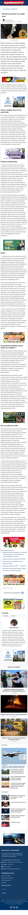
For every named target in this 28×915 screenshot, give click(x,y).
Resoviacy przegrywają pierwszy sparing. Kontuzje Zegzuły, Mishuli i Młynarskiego (18, 810)
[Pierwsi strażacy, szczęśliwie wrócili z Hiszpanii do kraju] (14, 727)
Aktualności (14, 9)
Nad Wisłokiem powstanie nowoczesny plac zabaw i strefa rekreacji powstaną (17, 771)
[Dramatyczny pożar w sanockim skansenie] (14, 704)
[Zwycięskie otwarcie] (5, 824)
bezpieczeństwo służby (8, 588)
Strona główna (6, 9)
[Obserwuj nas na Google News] (22, 593)
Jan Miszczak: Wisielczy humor (18, 802)
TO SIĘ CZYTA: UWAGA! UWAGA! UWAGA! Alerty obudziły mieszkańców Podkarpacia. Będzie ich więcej (13, 768)
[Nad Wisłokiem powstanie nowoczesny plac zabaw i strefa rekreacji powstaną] (5, 771)
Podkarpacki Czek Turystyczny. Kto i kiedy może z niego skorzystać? (18, 797)
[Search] (26, 2)
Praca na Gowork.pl (6, 885)
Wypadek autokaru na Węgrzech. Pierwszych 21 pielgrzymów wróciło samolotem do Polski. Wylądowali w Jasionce (15, 554)
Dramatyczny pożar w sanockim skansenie (14, 559)
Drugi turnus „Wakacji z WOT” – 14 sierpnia (14, 566)
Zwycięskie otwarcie (15, 822)
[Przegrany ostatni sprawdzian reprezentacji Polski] (5, 817)
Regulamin (20, 904)
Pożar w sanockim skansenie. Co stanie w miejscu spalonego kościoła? (18, 778)
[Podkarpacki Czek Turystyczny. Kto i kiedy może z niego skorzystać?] (5, 797)
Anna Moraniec (14, 627)
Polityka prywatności (12, 904)
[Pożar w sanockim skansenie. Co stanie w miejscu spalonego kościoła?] (5, 778)
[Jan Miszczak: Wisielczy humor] (5, 804)
